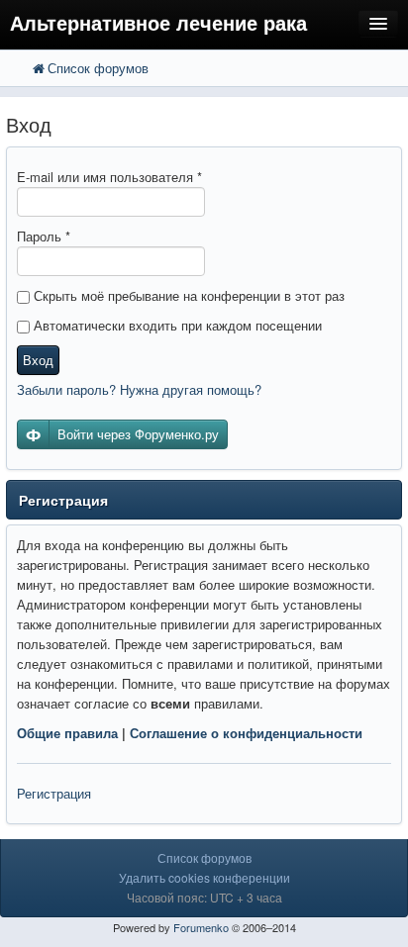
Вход (38, 359)
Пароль (43, 236)
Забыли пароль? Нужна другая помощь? (139, 389)
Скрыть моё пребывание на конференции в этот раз (187, 295)
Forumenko (201, 927)
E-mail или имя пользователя (109, 176)
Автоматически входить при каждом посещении (176, 325)
